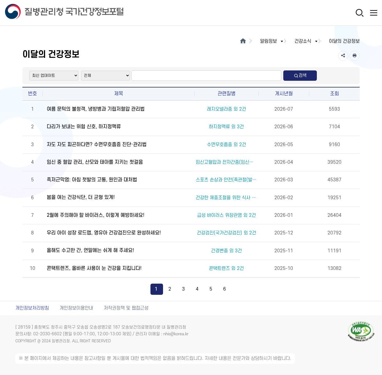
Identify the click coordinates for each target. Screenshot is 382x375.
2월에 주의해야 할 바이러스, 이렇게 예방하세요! (95, 215)
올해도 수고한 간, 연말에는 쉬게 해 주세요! (90, 250)
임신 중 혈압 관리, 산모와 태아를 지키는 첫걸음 (95, 162)
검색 (302, 75)
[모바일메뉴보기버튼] (373, 12)
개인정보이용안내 (76, 308)
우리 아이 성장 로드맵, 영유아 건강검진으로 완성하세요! (104, 233)
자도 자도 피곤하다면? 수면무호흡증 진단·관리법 (97, 144)
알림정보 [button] (268, 41)
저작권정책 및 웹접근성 (126, 308)
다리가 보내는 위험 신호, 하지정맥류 (84, 126)
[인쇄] (355, 56)
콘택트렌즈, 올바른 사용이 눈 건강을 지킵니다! (94, 268)
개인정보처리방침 (32, 308)
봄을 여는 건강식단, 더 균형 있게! (81, 197)
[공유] (343, 56)
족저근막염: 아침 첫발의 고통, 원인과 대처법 (92, 179)
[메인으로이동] (243, 41)
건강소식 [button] (302, 41)
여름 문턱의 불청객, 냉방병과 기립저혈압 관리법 (96, 109)
